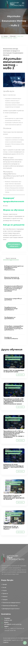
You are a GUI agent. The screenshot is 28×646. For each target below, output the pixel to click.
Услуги (4, 590)
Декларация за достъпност (11, 608)
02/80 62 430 (8, 620)
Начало (5, 36)
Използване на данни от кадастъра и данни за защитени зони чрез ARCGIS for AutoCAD (14, 497)
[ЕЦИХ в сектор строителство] (14, 4)
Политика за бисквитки (10, 605)
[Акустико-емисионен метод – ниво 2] (14, 361)
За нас (4, 587)
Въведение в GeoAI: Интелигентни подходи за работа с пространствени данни (14, 466)
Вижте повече (20, 374)
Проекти (5, 593)
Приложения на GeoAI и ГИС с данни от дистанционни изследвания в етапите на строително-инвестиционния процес (14, 401)
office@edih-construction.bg (12, 624)
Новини (4, 596)
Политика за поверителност (11, 602)
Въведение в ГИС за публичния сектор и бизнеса (11, 528)
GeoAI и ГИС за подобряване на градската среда (14, 371)
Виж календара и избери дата (14, 245)
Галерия (4, 599)
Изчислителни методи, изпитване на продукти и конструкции (11, 51)
